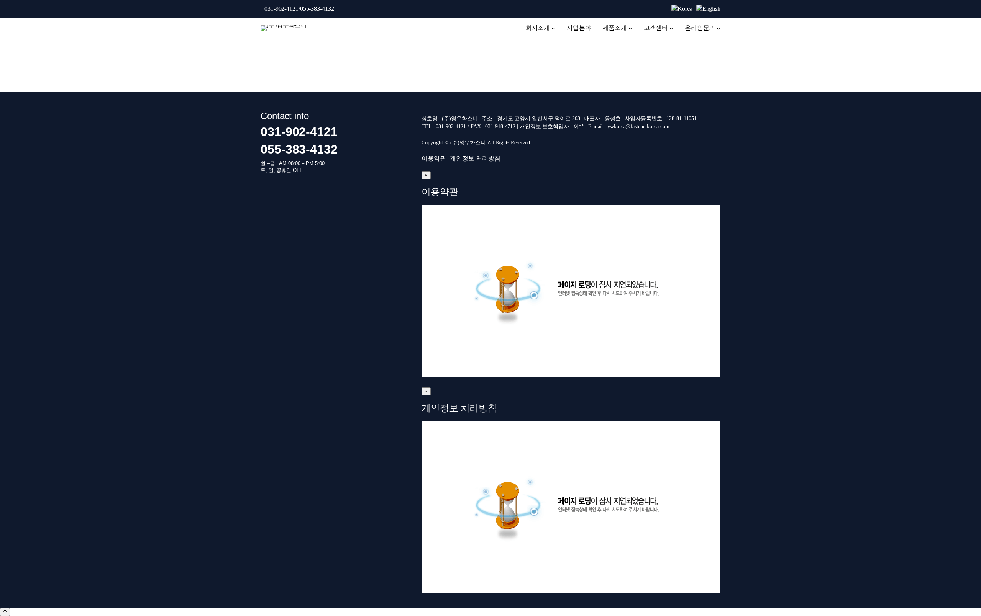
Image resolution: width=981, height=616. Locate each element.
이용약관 (434, 158)
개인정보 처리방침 (475, 158)
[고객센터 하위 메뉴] (671, 28)
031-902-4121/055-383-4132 (299, 8)
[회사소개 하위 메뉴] (553, 28)
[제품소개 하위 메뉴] (630, 28)
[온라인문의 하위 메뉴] (718, 28)
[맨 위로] (5, 612)
